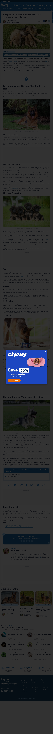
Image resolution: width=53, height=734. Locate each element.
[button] (45, 351)
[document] (26, 367)
